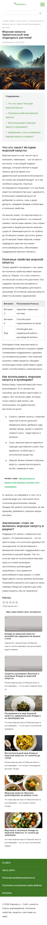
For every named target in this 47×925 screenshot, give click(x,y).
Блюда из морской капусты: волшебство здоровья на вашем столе (22, 636)
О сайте (6, 862)
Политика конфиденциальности (18, 877)
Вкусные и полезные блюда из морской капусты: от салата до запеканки (22, 832)
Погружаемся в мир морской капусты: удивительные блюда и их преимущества (23, 715)
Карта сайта (8, 870)
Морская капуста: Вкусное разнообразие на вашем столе (21, 794)
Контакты (7, 893)
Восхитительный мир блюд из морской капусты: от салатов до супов (22, 755)
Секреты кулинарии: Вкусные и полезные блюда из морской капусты (22, 676)
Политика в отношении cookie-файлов (22, 885)
